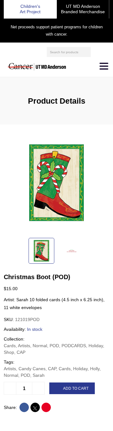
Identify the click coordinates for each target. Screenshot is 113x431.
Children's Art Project (30, 9)
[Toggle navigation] (104, 66)
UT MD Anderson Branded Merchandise (83, 9)
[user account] (96, 52)
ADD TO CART (76, 388)
